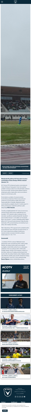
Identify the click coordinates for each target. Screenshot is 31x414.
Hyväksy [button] (5, 410)
